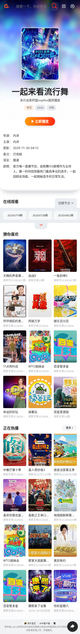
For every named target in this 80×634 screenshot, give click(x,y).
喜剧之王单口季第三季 (39, 515)
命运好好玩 (10, 412)
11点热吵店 (10, 366)
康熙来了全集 (37, 606)
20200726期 (40, 215)
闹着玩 (32, 412)
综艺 (29, 107)
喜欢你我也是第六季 (14, 515)
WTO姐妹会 (36, 366)
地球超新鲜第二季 (65, 515)
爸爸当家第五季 (64, 470)
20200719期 (14, 215)
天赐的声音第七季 (14, 275)
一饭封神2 (60, 275)
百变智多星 (61, 366)
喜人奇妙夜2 (36, 470)
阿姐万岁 (34, 321)
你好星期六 (61, 606)
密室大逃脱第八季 (39, 560)
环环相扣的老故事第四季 (14, 321)
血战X (32, 275)
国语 (16, 160)
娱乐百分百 (61, 321)
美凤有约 (60, 560)
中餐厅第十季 (12, 470)
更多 (68, 427)
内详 (16, 135)
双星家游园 (61, 412)
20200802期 (65, 215)
